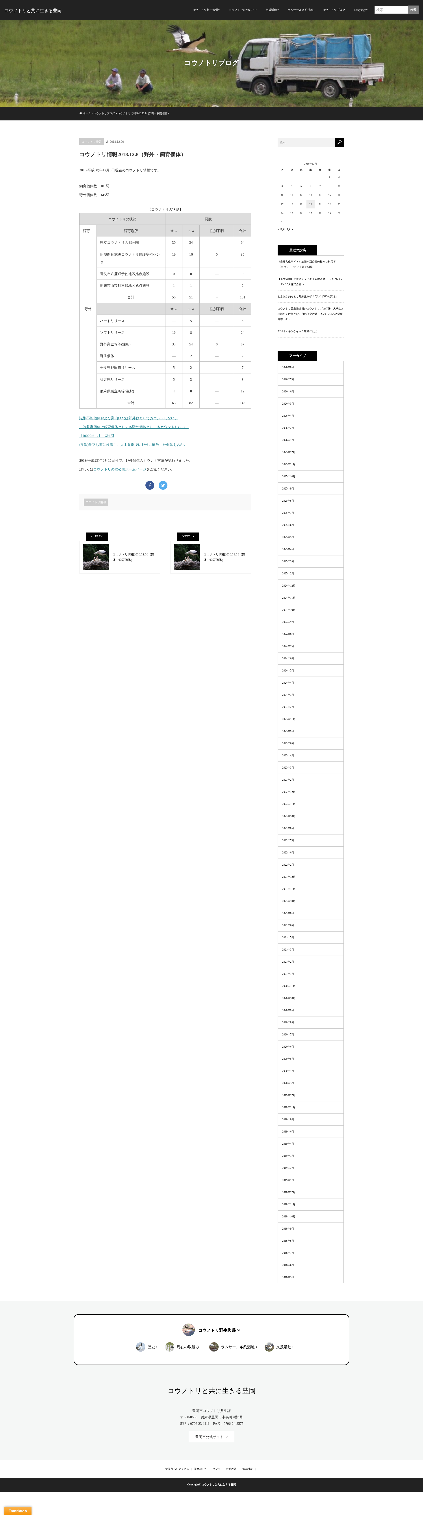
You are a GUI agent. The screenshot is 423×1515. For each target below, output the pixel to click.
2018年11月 (288, 1204)
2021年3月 (288, 949)
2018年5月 (288, 1277)
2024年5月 (288, 670)
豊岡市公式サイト (209, 1437)
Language (360, 9)
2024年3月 (288, 694)
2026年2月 (288, 427)
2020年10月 (288, 998)
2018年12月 (288, 1192)
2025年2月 (288, 573)
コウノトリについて (242, 9)
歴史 (151, 1347)
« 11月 (281, 229)
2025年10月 (288, 476)
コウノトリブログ (333, 9)
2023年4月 (288, 755)
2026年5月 (288, 403)
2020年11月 (288, 986)
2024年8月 (288, 634)
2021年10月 (288, 901)
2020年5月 (288, 1058)
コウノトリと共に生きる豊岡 (33, 10)
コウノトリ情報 (92, 141)
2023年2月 (288, 779)
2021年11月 (288, 889)
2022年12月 (288, 791)
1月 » (290, 229)
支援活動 (271, 9)
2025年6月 (288, 525)
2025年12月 (288, 452)
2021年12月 (288, 876)
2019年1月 (288, 1180)
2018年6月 (288, 1265)
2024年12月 (288, 585)
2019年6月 (288, 1131)
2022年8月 (288, 828)
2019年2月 (288, 1168)
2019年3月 (288, 1155)
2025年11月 (288, 464)
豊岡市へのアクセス (177, 1468)
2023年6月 (288, 743)
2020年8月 (288, 1022)
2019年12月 (288, 1095)
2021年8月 (288, 913)
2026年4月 (288, 415)
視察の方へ (200, 1468)
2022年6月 (288, 852)
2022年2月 (288, 864)
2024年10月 (288, 609)
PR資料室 (247, 1468)
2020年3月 (288, 1083)
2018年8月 (288, 1240)
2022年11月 (288, 804)
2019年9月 (288, 1119)
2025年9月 (288, 488)
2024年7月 (288, 646)
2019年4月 (288, 1143)
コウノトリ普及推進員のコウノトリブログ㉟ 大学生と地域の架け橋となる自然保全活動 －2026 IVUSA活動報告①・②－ (311, 314)
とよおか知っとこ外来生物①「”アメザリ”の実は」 (308, 296)
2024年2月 (288, 707)
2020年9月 (288, 1010)
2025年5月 (288, 537)
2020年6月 (288, 1046)
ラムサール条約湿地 (300, 9)
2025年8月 (288, 500)
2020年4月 (288, 1070)
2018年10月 (288, 1216)
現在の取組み (188, 1347)
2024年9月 (288, 622)
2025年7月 (288, 512)
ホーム (87, 113)
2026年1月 (288, 440)
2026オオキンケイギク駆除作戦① (297, 331)
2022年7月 (288, 840)
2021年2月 (288, 961)
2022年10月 (288, 816)
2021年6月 (288, 925)
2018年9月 (288, 1228)
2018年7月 (288, 1252)
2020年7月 (288, 1034)
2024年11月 (288, 597)
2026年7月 (288, 379)
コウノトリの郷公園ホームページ (119, 469)
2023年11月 (288, 719)
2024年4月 (288, 682)
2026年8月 (288, 367)
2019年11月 (288, 1107)
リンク (217, 1468)
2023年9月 (288, 731)
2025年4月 (288, 549)
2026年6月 (288, 391)
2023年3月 (288, 767)
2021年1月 (288, 973)
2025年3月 (288, 561)
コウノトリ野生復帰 (205, 9)
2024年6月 (288, 658)
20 (310, 204)
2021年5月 (288, 937)
